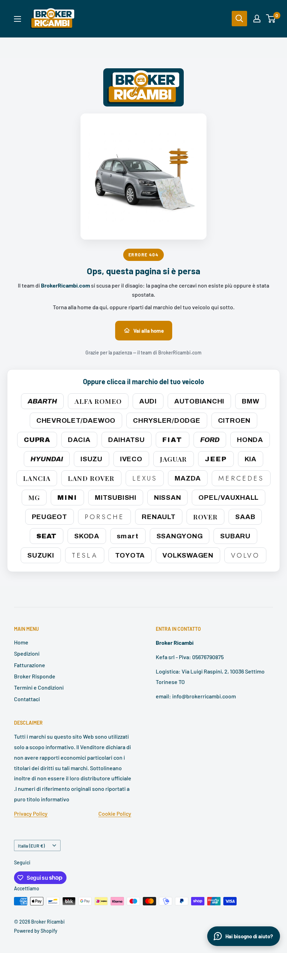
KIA (251, 459)
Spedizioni (27, 653)
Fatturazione (29, 665)
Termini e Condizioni (39, 687)
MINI (67, 497)
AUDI (148, 401)
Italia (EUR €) (31, 846)
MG (34, 497)
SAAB (245, 516)
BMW (250, 401)
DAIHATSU (126, 439)
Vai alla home (148, 330)
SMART (128, 536)
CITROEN (234, 420)
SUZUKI (40, 555)
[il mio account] (256, 18)
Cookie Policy (114, 813)
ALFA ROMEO (98, 401)
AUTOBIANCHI (199, 401)
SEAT (46, 536)
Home (21, 642)
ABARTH (42, 401)
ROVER (205, 516)
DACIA (79, 439)
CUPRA (37, 439)
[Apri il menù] (17, 19)
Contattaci (27, 699)
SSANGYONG (179, 536)
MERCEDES (241, 478)
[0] (271, 18)
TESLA (85, 555)
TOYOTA (130, 555)
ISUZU (91, 459)
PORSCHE (104, 517)
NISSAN (167, 497)
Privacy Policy (31, 813)
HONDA (250, 439)
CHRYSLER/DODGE (167, 420)
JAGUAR (173, 458)
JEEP (216, 459)
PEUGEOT (49, 516)
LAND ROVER (91, 478)
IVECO (131, 459)
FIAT (172, 439)
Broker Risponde (34, 676)
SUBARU (235, 536)
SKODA (86, 536)
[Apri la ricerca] (239, 18)
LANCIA (36, 478)
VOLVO (245, 555)
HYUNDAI (46, 459)
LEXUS (145, 478)
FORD (209, 439)
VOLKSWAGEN (188, 555)
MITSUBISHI (115, 497)
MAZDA (188, 478)
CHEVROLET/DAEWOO (75, 420)
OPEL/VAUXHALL (228, 497)
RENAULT (158, 516)
